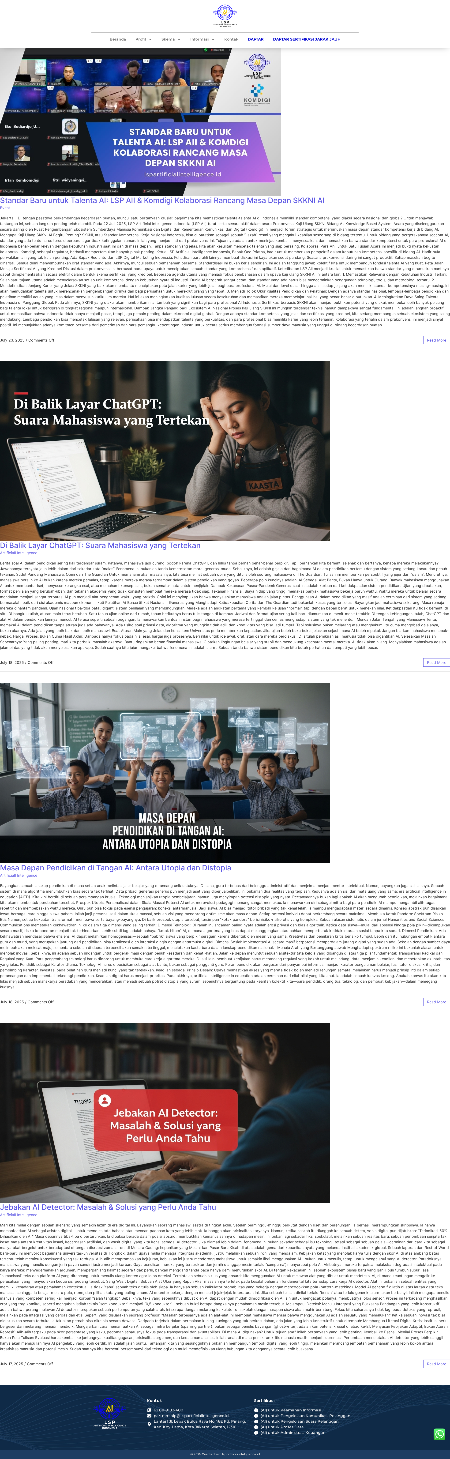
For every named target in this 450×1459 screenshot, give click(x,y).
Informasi (199, 39)
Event (5, 207)
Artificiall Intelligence (18, 552)
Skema (168, 39)
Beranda (118, 39)
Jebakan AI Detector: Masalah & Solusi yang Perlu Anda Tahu (108, 1207)
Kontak (231, 39)
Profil (140, 39)
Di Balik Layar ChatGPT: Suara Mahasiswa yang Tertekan (100, 545)
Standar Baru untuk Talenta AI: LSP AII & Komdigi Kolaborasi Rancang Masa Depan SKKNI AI (162, 200)
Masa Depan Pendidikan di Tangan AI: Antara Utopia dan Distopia (115, 867)
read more (436, 340)
